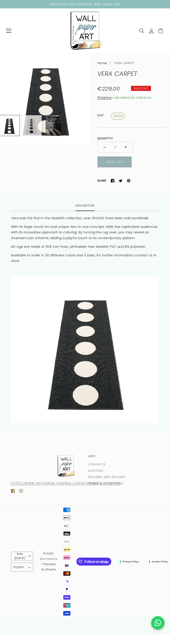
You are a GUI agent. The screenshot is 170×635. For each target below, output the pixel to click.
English (19, 567)
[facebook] (13, 492)
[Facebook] (112, 180)
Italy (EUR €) (19, 556)
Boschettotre (48, 559)
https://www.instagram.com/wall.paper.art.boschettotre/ (65, 483)
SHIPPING (95, 471)
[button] (8, 30)
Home (102, 63)
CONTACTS (97, 464)
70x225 (118, 116)
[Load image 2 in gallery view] (31, 125)
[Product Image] (45, 98)
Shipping (104, 97)
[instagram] (21, 492)
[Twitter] (120, 180)
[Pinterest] (128, 180)
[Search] (141, 31)
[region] (85, 4)
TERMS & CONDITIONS (106, 483)
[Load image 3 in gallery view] (53, 125)
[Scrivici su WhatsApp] (157, 622)
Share (101, 180)
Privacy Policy (130, 561)
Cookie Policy (160, 561)
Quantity (105, 138)
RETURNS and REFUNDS (107, 477)
